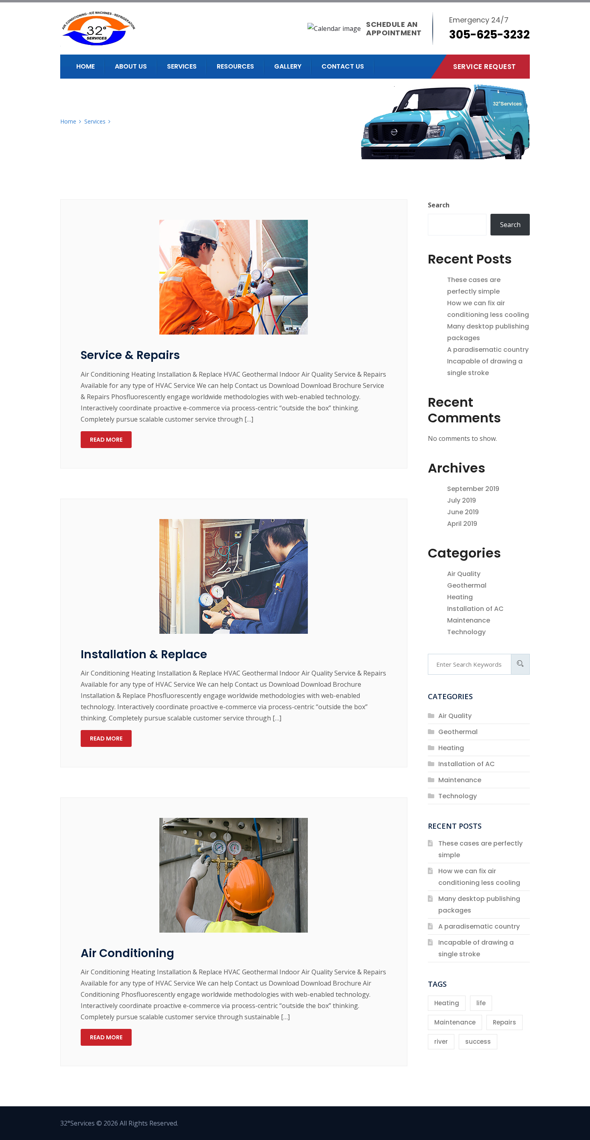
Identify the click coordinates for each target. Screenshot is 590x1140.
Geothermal (466, 585)
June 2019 (463, 512)
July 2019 (461, 500)
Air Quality (463, 573)
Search (439, 205)
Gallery (287, 66)
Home (85, 66)
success (478, 1041)
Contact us (342, 66)
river (441, 1041)
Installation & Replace (144, 654)
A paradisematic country (488, 349)
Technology (466, 632)
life (481, 1003)
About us (131, 66)
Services (182, 66)
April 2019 (462, 523)
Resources (235, 66)
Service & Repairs (130, 355)
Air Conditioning (127, 953)
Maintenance (468, 620)
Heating (460, 597)
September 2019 (473, 488)
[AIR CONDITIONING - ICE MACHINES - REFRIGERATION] (129, 28)
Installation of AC (475, 608)
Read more (106, 440)
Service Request (484, 66)
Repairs (504, 1022)
